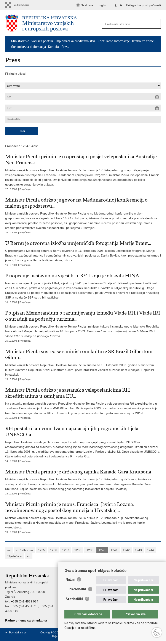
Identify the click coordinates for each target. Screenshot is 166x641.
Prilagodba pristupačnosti (143, 5)
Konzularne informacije (114, 41)
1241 (114, 550)
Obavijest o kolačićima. (80, 628)
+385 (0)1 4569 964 (24, 601)
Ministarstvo (20, 41)
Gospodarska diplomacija (28, 47)
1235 (41, 550)
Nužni (70, 579)
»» (28, 556)
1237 (65, 550)
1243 (138, 550)
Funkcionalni (75, 589)
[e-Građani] (23, 5)
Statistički (74, 599)
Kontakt (53, 47)
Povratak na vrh (18, 632)
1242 (126, 550)
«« (9, 550)
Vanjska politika (42, 41)
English (102, 5)
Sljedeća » (14, 556)
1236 (53, 550)
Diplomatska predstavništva (76, 41)
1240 (102, 550)
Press (65, 47)
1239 (89, 550)
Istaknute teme (143, 41)
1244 (150, 550)
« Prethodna (24, 550)
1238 (77, 550)
